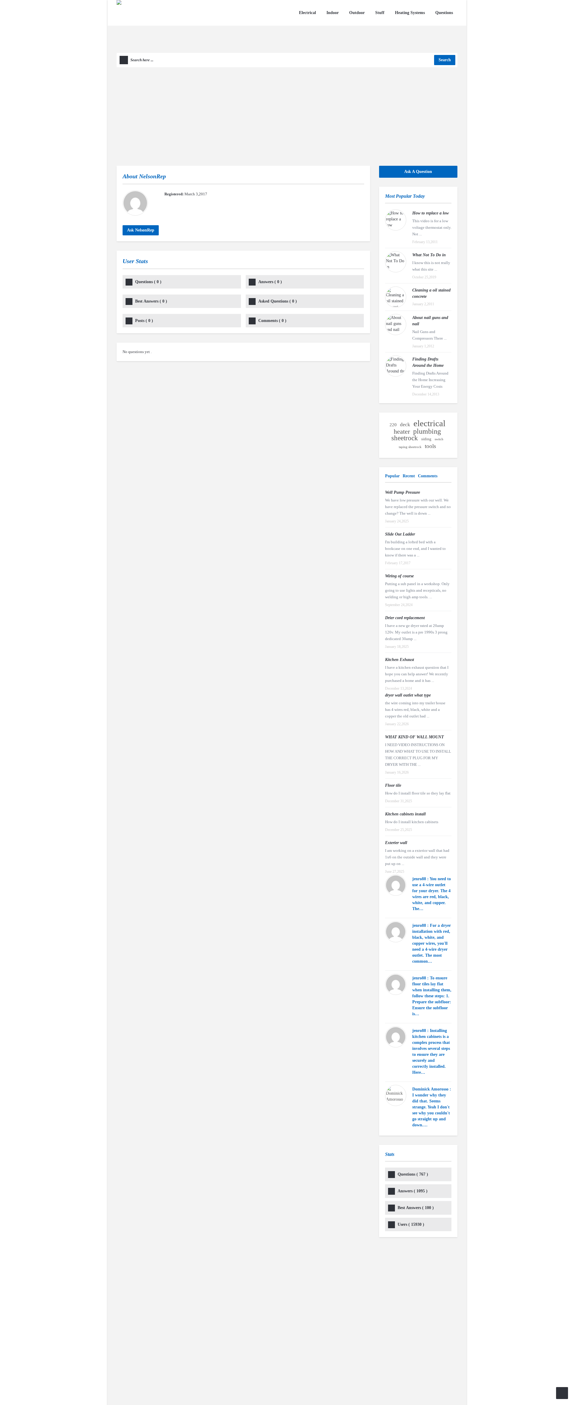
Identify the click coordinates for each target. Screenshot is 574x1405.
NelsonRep (152, 176)
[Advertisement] (287, 112)
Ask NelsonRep (140, 230)
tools (430, 446)
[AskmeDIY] (158, 26)
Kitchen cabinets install (405, 814)
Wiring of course (399, 576)
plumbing (427, 431)
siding (426, 439)
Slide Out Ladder (400, 534)
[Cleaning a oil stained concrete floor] (395, 297)
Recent (409, 476)
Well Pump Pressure (402, 492)
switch (439, 439)
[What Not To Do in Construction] (395, 262)
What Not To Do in (429, 255)
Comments (272, 320)
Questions (444, 12)
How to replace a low (430, 213)
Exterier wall (396, 842)
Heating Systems (410, 12)
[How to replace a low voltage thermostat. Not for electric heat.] (395, 220)
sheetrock (404, 438)
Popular (392, 476)
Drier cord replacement (405, 618)
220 (393, 424)
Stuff (379, 12)
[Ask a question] (562, 1393)
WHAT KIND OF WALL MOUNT (414, 737)
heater (402, 431)
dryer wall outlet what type (408, 695)
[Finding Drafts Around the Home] (395, 366)
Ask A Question (418, 171)
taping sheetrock (410, 447)
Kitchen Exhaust (399, 659)
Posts (144, 320)
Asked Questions (277, 301)
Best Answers (151, 301)
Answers (270, 282)
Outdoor (357, 12)
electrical (429, 423)
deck (405, 424)
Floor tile (393, 785)
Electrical (307, 12)
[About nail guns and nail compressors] (395, 324)
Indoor (332, 12)
